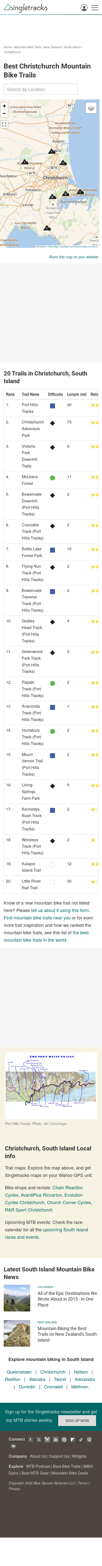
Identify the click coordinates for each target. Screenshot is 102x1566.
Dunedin (27, 1386)
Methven (79, 1386)
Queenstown (19, 1371)
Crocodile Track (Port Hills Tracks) (33, 531)
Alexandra (85, 1379)
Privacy (14, 1488)
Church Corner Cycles (69, 1202)
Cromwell (53, 1386)
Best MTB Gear (35, 1473)
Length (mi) (77, 394)
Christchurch (12, 52)
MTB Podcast (38, 1466)
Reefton (13, 1379)
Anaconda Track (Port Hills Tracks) (33, 712)
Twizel (60, 1379)
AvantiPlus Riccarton (41, 1195)
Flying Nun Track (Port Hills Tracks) (33, 572)
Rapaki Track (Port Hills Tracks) (33, 688)
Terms (83, 1482)
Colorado (45, 1287)
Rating (96, 394)
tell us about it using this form (60, 910)
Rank (10, 394)
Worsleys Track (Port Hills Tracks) (33, 846)
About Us (38, 1456)
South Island (72, 47)
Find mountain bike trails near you (37, 917)
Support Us (59, 1456)
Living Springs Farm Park (31, 791)
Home (8, 47)
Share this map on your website (73, 256)
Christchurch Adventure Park (33, 428)
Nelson (81, 1371)
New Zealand (53, 47)
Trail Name (30, 394)
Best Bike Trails (66, 1466)
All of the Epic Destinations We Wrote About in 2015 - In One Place (67, 1299)
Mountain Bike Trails (27, 47)
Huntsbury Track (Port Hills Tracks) (33, 736)
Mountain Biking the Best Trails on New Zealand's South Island (67, 1334)
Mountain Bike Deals (69, 1473)
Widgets (79, 1456)
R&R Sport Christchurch (29, 1209)
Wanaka (37, 1379)
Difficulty (55, 394)
